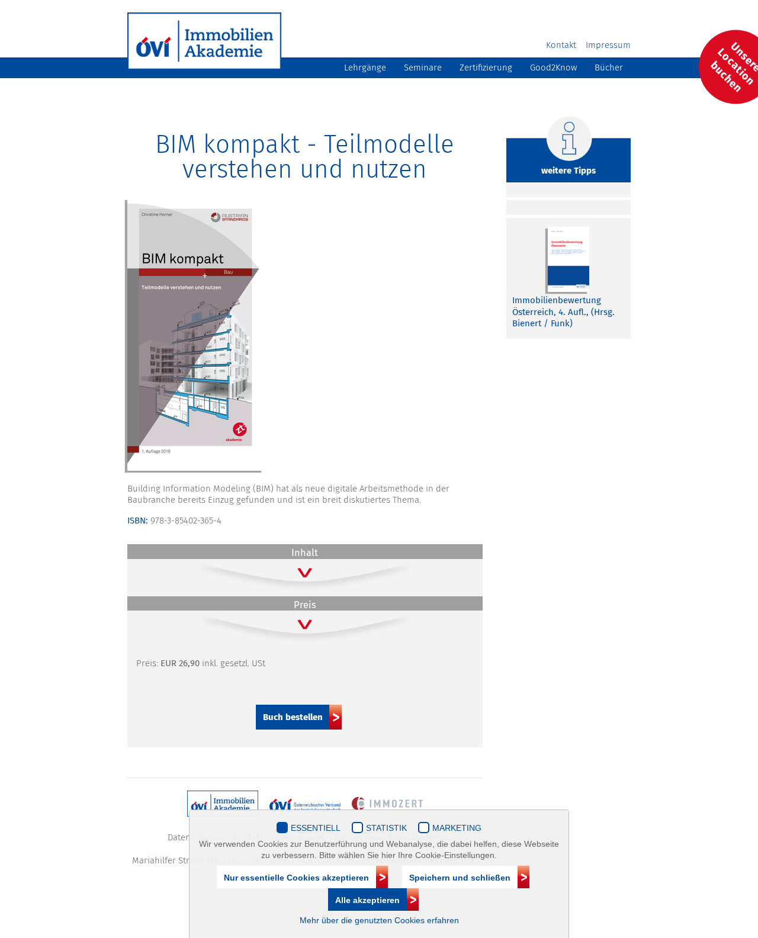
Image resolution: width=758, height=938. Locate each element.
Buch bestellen (293, 717)
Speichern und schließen (459, 877)
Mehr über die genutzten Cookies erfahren (379, 920)
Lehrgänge (365, 67)
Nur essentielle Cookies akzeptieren (296, 877)
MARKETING (456, 828)
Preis (305, 605)
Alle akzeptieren (367, 900)
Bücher (609, 67)
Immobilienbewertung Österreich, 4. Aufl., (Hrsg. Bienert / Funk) (563, 312)
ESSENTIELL (316, 828)
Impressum (608, 45)
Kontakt (561, 45)
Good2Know (553, 67)
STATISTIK (386, 828)
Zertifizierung (486, 67)
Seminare (423, 67)
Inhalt (304, 552)
